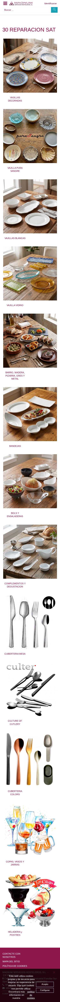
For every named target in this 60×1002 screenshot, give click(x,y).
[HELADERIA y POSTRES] (30, 900)
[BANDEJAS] (30, 414)
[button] (5, 3)
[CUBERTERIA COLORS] (30, 759)
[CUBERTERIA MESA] (30, 622)
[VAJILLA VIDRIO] (30, 273)
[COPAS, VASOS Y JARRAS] (30, 830)
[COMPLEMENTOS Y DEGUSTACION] (30, 552)
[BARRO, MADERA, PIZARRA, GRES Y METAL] (30, 341)
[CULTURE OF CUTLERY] (30, 689)
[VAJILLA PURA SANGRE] (30, 136)
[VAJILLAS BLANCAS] (30, 206)
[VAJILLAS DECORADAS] (30, 66)
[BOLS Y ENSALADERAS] (30, 481)
